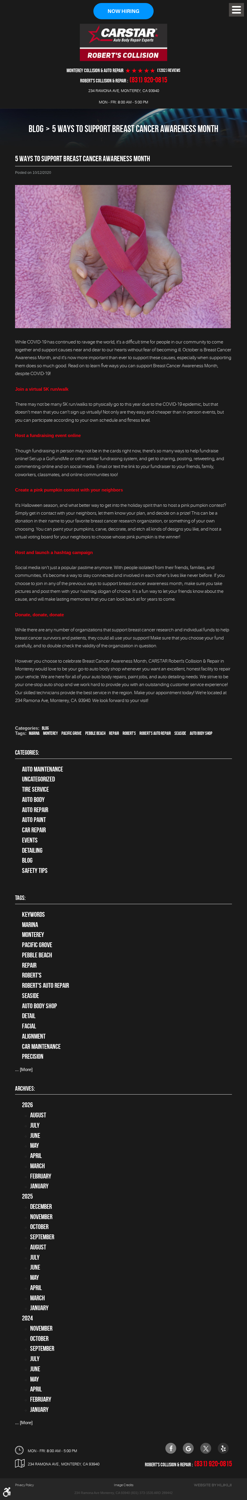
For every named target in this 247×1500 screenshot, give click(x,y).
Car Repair (34, 829)
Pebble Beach (95, 733)
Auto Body (33, 799)
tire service (35, 789)
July (34, 1125)
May (34, 1145)
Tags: (20, 897)
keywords (33, 914)
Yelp (223, 1448)
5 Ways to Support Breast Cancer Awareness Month (135, 128)
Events (30, 840)
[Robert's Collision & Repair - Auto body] (123, 42)
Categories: (27, 752)
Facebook (170, 1448)
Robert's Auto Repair (155, 733)
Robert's (129, 733)
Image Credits (123, 1485)
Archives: (25, 1088)
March (37, 1165)
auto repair (35, 809)
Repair (114, 733)
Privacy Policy (24, 1485)
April (36, 1155)
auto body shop (201, 733)
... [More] (24, 1069)
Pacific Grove (71, 733)
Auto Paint (34, 819)
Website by (212, 1485)
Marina (34, 733)
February (40, 1176)
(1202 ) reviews (168, 70)
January (39, 1186)
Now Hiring (123, 11)
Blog (36, 128)
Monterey (50, 733)
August (38, 1115)
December (41, 1206)
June (35, 1135)
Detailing (32, 850)
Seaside (180, 733)
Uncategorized (38, 779)
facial (29, 1026)
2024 (27, 1318)
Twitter (205, 1448)
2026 (27, 1104)
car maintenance (41, 1046)
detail (29, 1015)
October (39, 1226)
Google (188, 1448)
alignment (33, 1036)
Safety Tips (35, 870)
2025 (27, 1196)
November (41, 1216)
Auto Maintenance (42, 769)
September (42, 1236)
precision (32, 1056)
